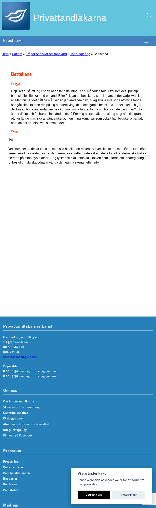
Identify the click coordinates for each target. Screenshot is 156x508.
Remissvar (10, 484)
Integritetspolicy (15, 430)
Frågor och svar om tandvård (46, 54)
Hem (5, 54)
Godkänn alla (94, 494)
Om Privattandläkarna (18, 401)
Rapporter (10, 478)
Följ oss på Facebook (17, 435)
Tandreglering (80, 54)
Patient (17, 54)
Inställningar (129, 494)
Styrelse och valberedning (21, 407)
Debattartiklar (13, 467)
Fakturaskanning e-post (19, 357)
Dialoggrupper (13, 418)
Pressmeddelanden (16, 473)
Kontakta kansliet (15, 413)
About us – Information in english (26, 424)
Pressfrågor (11, 461)
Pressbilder (11, 490)
